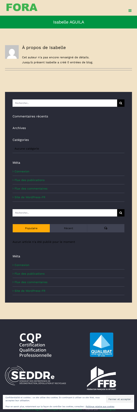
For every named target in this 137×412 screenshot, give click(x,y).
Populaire (31, 228)
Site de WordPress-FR (30, 197)
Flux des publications (30, 180)
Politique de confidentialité (64, 409)
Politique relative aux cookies (100, 406)
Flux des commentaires (31, 188)
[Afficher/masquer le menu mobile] (130, 10)
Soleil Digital (107, 409)
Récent (68, 228)
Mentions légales (32, 409)
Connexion (22, 171)
